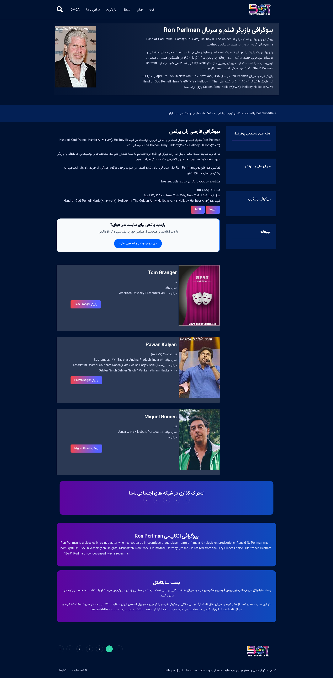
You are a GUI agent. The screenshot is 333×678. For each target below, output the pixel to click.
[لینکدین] (60, 648)
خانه (152, 10)
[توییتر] (109, 648)
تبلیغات (61, 670)
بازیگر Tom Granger (85, 304)
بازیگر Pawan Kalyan (86, 380)
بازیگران (111, 10)
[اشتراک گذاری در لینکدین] (146, 500)
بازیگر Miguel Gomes (86, 448)
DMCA (75, 10)
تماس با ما (93, 10)
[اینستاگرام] (69, 648)
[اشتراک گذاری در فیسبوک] (186, 500)
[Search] (60, 9)
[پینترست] (99, 648)
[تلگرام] (89, 648)
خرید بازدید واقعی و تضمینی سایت (138, 243)
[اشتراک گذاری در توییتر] (176, 500)
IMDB (198, 210)
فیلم (140, 10)
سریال (126, 10)
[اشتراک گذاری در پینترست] (166, 500)
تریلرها (212, 210)
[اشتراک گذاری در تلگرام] (156, 500)
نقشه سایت (79, 670)
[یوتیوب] (79, 648)
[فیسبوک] (119, 648)
